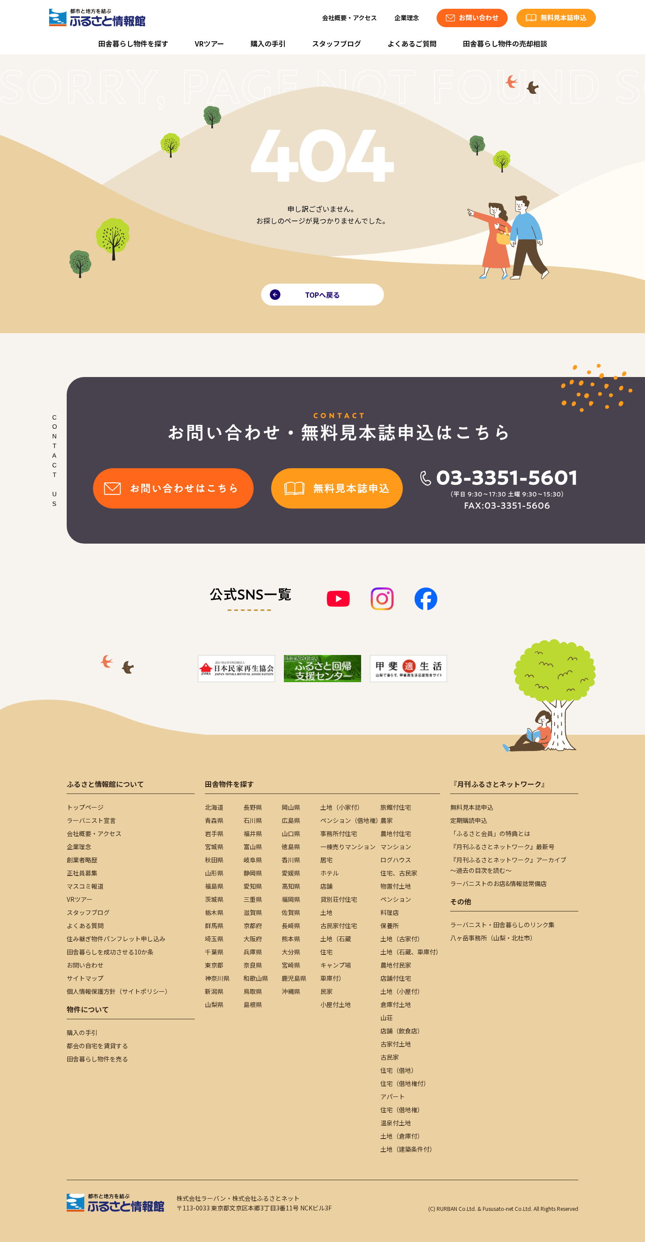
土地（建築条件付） (408, 1149)
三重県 (253, 899)
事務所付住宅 (338, 833)
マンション (395, 846)
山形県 (214, 872)
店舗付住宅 (395, 978)
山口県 (291, 833)
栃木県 (214, 912)
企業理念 (406, 17)
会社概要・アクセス (349, 17)
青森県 (214, 820)
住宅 (326, 951)
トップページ (85, 807)
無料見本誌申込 (471, 807)
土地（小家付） (341, 807)
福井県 (253, 833)
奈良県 (253, 965)
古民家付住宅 (338, 925)
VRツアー (209, 43)
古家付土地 (395, 1043)
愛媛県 (291, 872)
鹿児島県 (294, 978)
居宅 (326, 859)
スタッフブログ (336, 43)
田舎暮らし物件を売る (97, 1058)
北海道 (214, 807)
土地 (326, 912)
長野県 (253, 807)
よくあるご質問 (412, 43)
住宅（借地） (398, 1070)
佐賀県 (291, 912)
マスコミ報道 (85, 886)
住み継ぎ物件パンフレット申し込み (116, 938)
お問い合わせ (85, 965)
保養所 (389, 925)
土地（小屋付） (401, 991)
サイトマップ (85, 978)
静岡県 (253, 872)
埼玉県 (214, 938)
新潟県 (214, 991)
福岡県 (291, 899)
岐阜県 (253, 859)
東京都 (214, 965)
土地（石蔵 (335, 938)
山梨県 (214, 1004)
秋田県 (214, 859)
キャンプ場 (335, 965)
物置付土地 (395, 886)
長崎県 (291, 925)
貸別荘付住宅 (338, 899)
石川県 (253, 820)
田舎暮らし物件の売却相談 (505, 43)
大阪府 (253, 938)
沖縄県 (291, 991)
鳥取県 (253, 991)
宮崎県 (291, 965)
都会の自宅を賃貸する (97, 1045)
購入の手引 (268, 43)
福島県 (214, 886)
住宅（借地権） (401, 1109)
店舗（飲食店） (401, 1030)
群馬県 (214, 925)
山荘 (386, 1017)
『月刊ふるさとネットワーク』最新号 (502, 846)
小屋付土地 (335, 1004)
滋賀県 (253, 912)
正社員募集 (82, 872)
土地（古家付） (401, 938)
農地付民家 (395, 965)
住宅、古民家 (398, 872)
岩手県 (214, 833)
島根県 (253, 1004)
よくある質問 (85, 925)
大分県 (291, 951)
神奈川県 (217, 978)
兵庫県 (253, 951)
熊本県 (291, 938)
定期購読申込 (468, 820)
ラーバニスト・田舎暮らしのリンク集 (502, 924)
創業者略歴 (82, 859)
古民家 (389, 1057)
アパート (392, 1096)
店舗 (326, 886)
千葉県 (214, 951)
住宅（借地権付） (405, 1083)
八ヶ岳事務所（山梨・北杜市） (493, 937)
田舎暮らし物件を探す (133, 43)
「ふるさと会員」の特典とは (490, 833)
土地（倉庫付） (401, 1136)
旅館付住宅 (395, 807)
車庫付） (332, 978)
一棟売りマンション (348, 846)
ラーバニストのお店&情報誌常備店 (498, 883)
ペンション (395, 899)
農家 (386, 820)
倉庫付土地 (395, 1004)
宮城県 (214, 846)
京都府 (253, 925)
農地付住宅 (395, 833)
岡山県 (291, 807)
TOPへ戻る (322, 294)
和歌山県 (256, 978)
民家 (326, 991)
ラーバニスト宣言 (91, 820)
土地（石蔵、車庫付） (411, 951)
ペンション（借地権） (351, 820)
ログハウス (395, 859)
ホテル (329, 872)
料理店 (389, 912)
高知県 (291, 886)
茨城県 (214, 899)
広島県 (291, 820)
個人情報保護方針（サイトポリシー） (119, 991)
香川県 (291, 859)
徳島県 (291, 846)
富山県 (253, 846)
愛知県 (253, 886)
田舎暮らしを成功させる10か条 (110, 951)
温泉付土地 (395, 1122)
